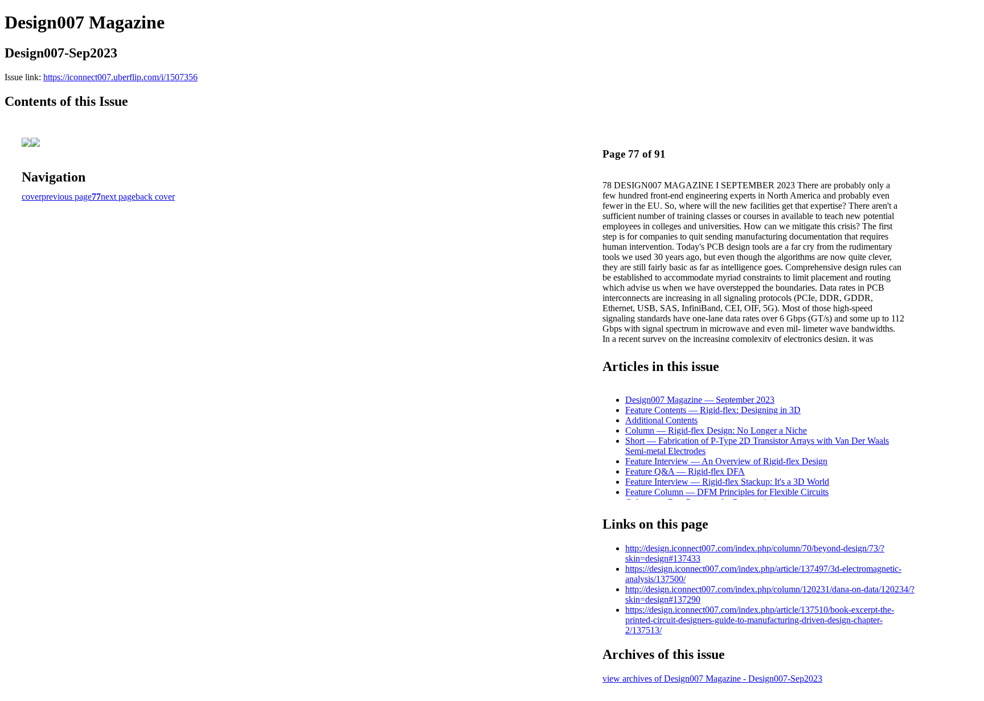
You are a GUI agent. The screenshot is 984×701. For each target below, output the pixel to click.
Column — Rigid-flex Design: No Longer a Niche (716, 430)
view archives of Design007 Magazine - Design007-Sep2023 (712, 678)
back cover (155, 196)
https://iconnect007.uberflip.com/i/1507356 (120, 77)
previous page (67, 196)
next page (118, 196)
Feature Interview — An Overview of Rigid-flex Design (726, 461)
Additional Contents (661, 420)
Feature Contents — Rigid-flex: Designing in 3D (713, 410)
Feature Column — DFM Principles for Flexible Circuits (727, 492)
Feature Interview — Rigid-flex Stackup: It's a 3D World (727, 481)
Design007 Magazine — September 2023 (699, 400)
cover (32, 196)
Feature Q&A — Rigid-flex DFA (685, 471)
